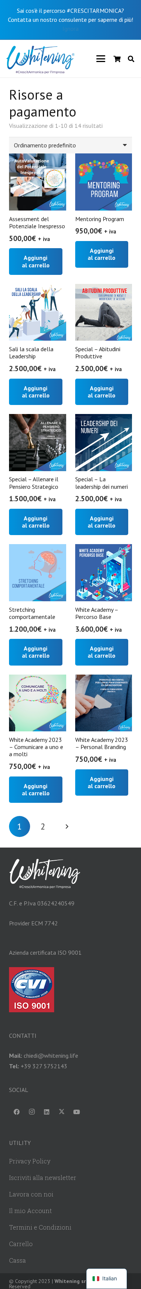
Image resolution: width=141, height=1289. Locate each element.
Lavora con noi (31, 1194)
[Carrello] (117, 58)
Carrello (21, 1244)
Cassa (17, 1260)
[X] (61, 1111)
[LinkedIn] (46, 1111)
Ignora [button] (70, 28)
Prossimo (66, 826)
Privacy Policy (29, 1161)
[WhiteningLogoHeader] (40, 59)
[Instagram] (31, 1111)
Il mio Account (30, 1211)
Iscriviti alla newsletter (42, 1177)
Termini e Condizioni (40, 1227)
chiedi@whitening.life (51, 1055)
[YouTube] (76, 1111)
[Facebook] (16, 1111)
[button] (100, 58)
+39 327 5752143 (44, 1066)
